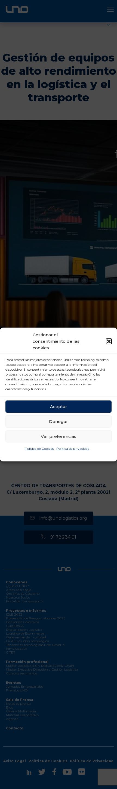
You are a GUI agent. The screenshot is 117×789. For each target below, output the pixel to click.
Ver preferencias (58, 436)
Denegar (58, 421)
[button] (109, 341)
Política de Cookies (39, 449)
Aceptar (58, 406)
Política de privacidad (73, 449)
